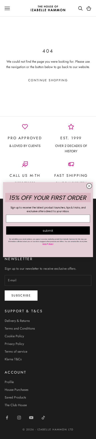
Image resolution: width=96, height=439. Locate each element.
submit (48, 230)
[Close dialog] (89, 186)
